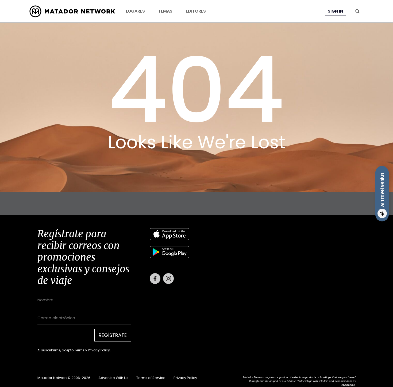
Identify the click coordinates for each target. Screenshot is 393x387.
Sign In (335, 11)
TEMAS (165, 11)
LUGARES (135, 11)
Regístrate (113, 335)
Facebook (155, 278)
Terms (79, 350)
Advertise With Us (113, 377)
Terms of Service (150, 377)
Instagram (168, 278)
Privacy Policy (99, 350)
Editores (196, 11)
